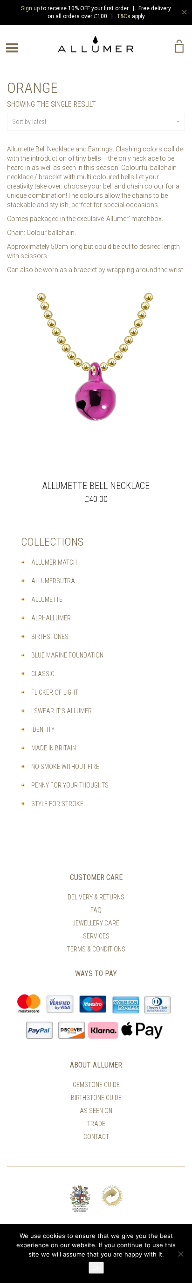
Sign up (30, 8)
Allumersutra (53, 581)
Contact (96, 1136)
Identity (43, 729)
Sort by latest (29, 121)
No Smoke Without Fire (65, 766)
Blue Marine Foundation (67, 655)
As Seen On (96, 1110)
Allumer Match (54, 562)
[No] (180, 1253)
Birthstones (50, 636)
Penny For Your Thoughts (70, 785)
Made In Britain (53, 748)
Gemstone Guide (96, 1084)
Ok (96, 1267)
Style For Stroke (57, 804)
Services (96, 936)
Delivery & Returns (96, 897)
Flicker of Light (54, 692)
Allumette (46, 599)
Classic (43, 673)
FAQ (96, 910)
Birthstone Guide (96, 1097)
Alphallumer (51, 618)
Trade (96, 1123)
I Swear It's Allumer (61, 711)
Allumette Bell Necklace (96, 485)
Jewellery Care (96, 923)
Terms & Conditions (96, 949)
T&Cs (123, 16)
